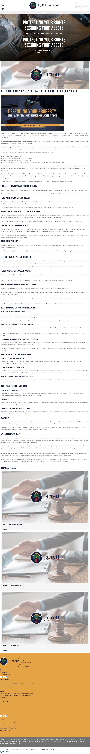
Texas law (4, 194)
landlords (70, 427)
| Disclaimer (51, 749)
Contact (43, 12)
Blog (36, 12)
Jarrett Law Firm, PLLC (55, 5)
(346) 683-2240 (78, 7)
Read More (5, 529)
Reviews (30, 12)
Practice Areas (19, 12)
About (10, 12)
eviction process (25, 422)
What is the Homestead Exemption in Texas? (13, 524)
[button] (25, 12)
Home (4, 12)
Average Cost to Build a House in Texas (12, 585)
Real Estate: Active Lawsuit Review (11, 646)
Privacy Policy (38, 749)
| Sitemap (45, 749)
